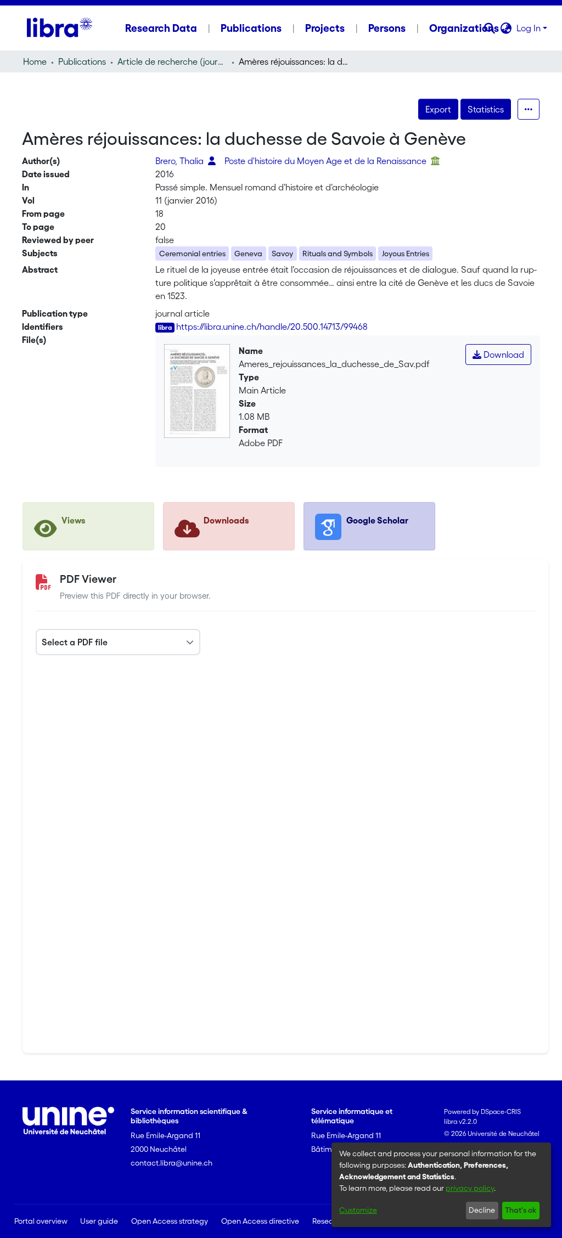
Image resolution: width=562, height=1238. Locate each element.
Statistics (486, 109)
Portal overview (41, 1221)
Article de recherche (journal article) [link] (172, 61)
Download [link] (502, 354)
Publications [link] (82, 61)
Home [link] (35, 61)
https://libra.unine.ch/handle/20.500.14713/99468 (272, 326)
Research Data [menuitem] (161, 28)
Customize (358, 1210)
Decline (482, 1210)
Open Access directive (260, 1221)
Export (438, 109)
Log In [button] (529, 28)
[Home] (60, 28)
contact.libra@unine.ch (171, 1162)
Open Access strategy (169, 1221)
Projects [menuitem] (325, 28)
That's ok (520, 1210)
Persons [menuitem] (387, 28)
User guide (99, 1221)
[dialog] (441, 1185)
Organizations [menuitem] (464, 28)
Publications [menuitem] (251, 28)
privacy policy (470, 1188)
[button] (490, 28)
